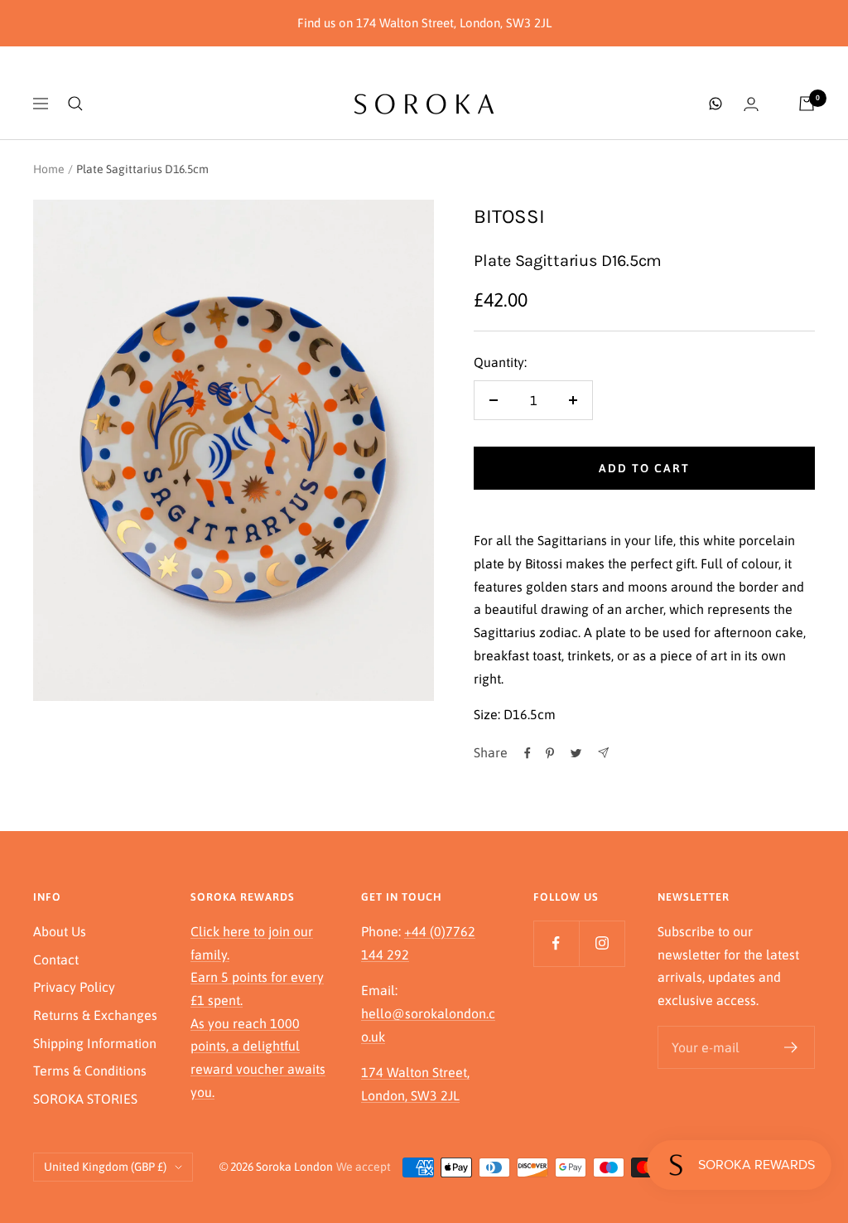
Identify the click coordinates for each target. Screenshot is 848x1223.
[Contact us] (715, 103)
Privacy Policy (74, 986)
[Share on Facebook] (527, 753)
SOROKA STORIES (85, 1098)
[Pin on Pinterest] (550, 753)
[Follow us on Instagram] (601, 943)
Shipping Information (95, 1043)
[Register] (791, 1047)
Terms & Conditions (90, 1070)
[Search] (75, 103)
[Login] (751, 104)
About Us (59, 931)
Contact (56, 959)
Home (49, 169)
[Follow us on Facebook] (556, 943)
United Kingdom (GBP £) (105, 1166)
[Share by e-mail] (603, 752)
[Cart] (806, 103)
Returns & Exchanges (95, 1015)
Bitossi (509, 216)
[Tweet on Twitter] (576, 753)
